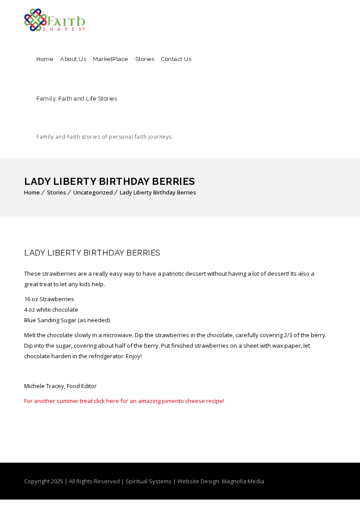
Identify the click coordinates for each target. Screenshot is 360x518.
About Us (73, 59)
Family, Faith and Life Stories (104, 117)
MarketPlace (110, 59)
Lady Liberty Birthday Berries (158, 192)
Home (44, 59)
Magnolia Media (243, 481)
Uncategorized (93, 192)
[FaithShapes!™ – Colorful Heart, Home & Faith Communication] (55, 20)
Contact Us (176, 59)
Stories (145, 59)
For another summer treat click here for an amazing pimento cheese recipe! (124, 401)
